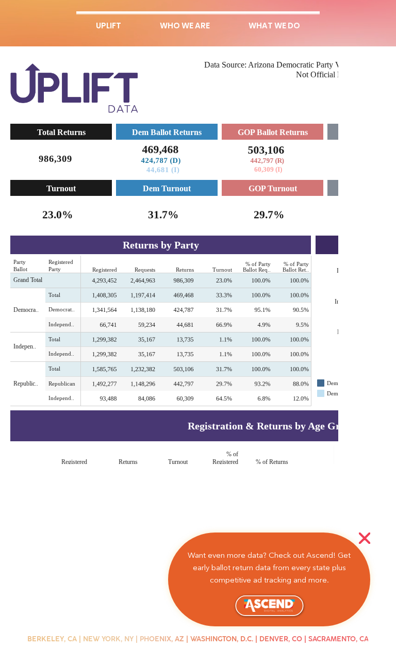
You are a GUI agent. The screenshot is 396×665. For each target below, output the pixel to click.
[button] (364, 539)
